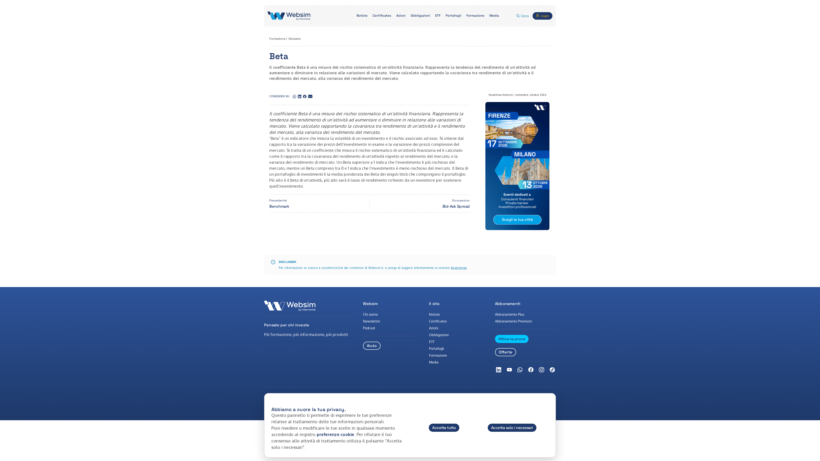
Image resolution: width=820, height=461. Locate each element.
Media (434, 362)
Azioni (433, 328)
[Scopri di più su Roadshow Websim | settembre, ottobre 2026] (517, 166)
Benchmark (279, 206)
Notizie (434, 314)
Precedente (278, 200)
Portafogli (436, 348)
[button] (362, 15)
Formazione (277, 39)
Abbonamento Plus (509, 314)
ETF (432, 342)
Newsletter (371, 321)
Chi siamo (370, 314)
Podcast (369, 328)
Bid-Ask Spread (456, 206)
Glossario (294, 39)
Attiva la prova (511, 338)
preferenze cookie (335, 434)
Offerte (505, 352)
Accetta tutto (444, 427)
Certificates (438, 321)
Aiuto (372, 345)
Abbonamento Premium (513, 321)
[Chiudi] (548, 405)
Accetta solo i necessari (512, 427)
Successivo (461, 200)
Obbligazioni (439, 335)
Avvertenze (459, 268)
